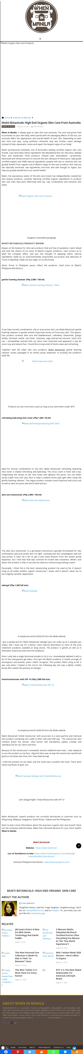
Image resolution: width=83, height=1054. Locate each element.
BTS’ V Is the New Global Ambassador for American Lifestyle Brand (68, 974)
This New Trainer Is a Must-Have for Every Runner (26, 973)
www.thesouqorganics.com (56, 862)
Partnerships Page (40, 1018)
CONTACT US (58, 1047)
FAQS (69, 1047)
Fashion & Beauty (8, 126)
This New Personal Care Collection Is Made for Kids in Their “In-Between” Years (27, 957)
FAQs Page (65, 1018)
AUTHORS (22, 1047)
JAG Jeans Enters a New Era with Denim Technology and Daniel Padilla (27, 934)
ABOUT (32, 1047)
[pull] (41, 39)
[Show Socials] (74, 1048)
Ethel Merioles (38, 126)
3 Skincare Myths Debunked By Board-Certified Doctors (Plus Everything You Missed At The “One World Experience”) (67, 936)
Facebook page (38, 913)
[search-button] (78, 845)
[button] (5, 1048)
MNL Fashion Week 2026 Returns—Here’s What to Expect (68, 955)
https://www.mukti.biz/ (46, 848)
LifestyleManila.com (35, 910)
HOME (13, 1047)
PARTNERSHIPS (44, 1047)
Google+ (55, 910)
